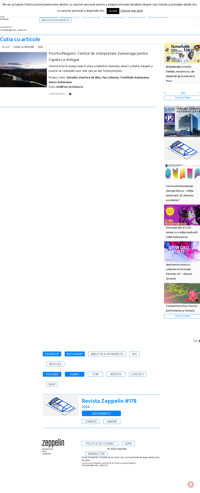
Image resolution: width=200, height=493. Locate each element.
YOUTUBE (52, 374)
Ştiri (40, 47)
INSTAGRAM (75, 354)
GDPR (128, 443)
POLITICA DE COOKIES (100, 443)
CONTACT (137, 374)
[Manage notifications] (191, 484)
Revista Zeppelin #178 (109, 401)
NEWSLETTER (96, 454)
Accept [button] (113, 11)
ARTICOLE (55, 364)
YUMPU (74, 374)
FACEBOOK (52, 354)
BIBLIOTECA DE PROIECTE (107, 354)
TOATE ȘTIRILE (182, 98)
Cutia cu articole (23, 47)
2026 (86, 407)
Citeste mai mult (131, 11)
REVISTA (116, 374)
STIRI (95, 374)
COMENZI (91, 421)
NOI (134, 354)
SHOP (51, 384)
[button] (197, 23)
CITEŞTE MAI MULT (57, 93)
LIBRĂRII (112, 421)
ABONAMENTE (101, 413)
